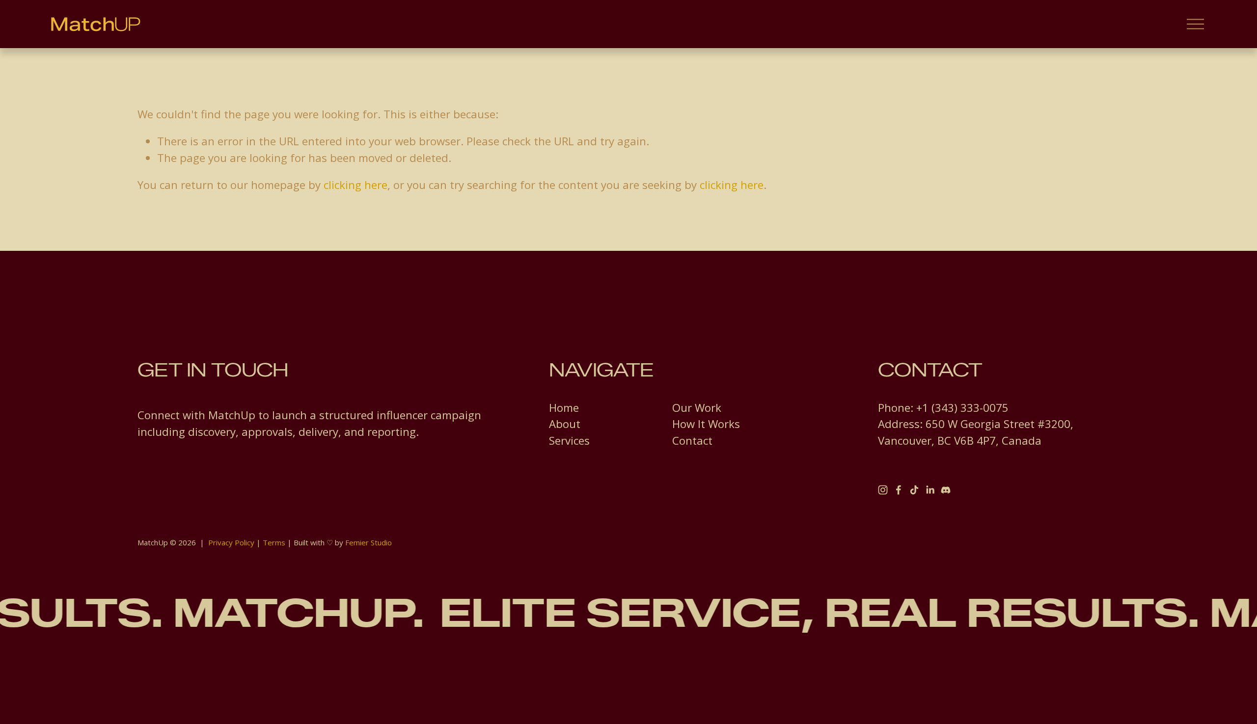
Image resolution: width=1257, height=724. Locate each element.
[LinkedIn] (930, 490)
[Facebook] (898, 490)
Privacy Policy (231, 542)
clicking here (355, 184)
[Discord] (946, 490)
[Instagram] (883, 490)
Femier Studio (368, 542)
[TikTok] (914, 490)
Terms (274, 542)
